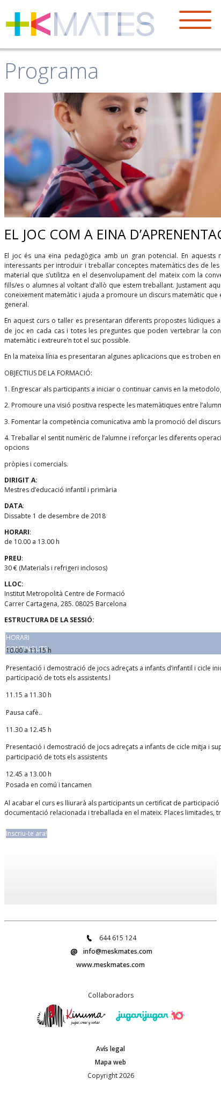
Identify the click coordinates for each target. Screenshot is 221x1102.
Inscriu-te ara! (26, 833)
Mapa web (110, 1062)
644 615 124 (117, 937)
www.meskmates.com (110, 964)
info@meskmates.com (117, 951)
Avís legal (110, 1048)
